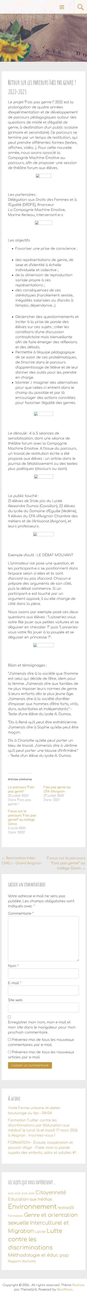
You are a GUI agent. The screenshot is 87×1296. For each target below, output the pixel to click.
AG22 (11, 1193)
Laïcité (40, 1231)
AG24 (24, 1193)
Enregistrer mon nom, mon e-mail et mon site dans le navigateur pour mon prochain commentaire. (42, 1027)
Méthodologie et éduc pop (38, 1255)
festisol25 (66, 1208)
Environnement (32, 1206)
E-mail (14, 983)
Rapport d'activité (22, 1261)
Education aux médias (30, 1199)
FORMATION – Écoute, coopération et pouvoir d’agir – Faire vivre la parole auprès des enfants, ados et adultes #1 (42, 1148)
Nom (13, 966)
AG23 (17, 1193)
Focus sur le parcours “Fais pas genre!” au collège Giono (66, 863)
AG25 (31, 1193)
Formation (15, 1215)
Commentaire (21, 913)
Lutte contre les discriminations (35, 1239)
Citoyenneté (50, 1192)
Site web (15, 1000)
